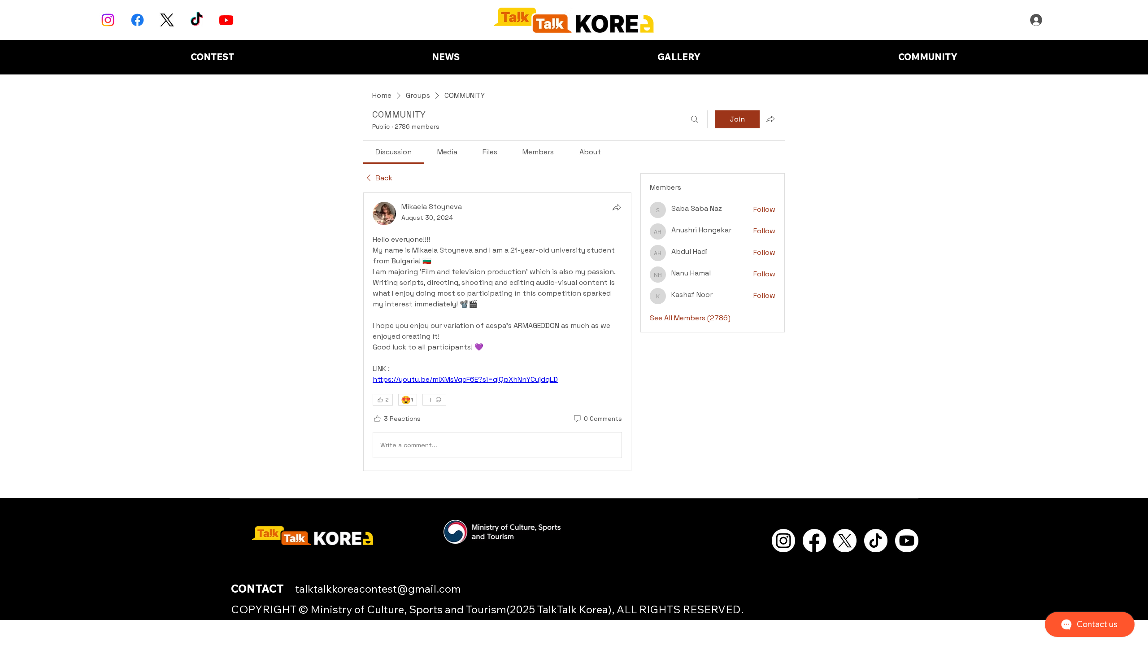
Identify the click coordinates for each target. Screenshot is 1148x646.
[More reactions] (434, 400)
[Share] (616, 207)
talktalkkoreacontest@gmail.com (378, 588)
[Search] (694, 119)
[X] (167, 20)
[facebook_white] (814, 540)
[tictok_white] (875, 540)
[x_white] (845, 540)
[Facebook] (137, 20)
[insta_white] (783, 540)
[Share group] (770, 118)
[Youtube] (226, 20)
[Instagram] (108, 20)
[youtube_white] (906, 540)
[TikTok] (196, 20)
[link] (394, 152)
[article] (497, 331)
